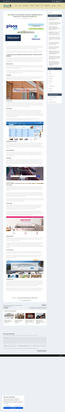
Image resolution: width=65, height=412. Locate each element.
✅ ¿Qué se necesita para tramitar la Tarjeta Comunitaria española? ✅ (30, 321)
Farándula (54, 5)
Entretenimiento (47, 5)
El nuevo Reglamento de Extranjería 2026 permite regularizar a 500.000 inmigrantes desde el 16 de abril (54, 28)
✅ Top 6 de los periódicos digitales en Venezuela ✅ (8, 321)
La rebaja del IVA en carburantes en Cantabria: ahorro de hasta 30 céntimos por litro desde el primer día (55, 38)
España (19, 5)
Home (16, 5)
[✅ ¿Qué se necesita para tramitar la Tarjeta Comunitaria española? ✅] (30, 316)
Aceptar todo (13, 407)
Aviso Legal (51, 99)
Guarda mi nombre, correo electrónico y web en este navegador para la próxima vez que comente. (21, 348)
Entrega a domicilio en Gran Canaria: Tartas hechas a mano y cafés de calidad (54, 19)
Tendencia (59, 5)
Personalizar (8, 405)
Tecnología (32, 5)
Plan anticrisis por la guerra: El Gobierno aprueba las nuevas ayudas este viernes (54, 43)
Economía (37, 5)
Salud (42, 5)
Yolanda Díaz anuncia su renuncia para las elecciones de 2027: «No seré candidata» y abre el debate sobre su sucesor (54, 58)
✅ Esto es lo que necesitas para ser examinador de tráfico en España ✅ (40, 321)
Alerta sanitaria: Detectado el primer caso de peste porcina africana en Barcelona (54, 47)
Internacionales (25, 5)
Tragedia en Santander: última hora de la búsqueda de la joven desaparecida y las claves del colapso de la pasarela (54, 52)
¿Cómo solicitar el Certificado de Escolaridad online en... (19, 1)
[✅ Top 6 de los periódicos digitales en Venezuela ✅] (9, 316)
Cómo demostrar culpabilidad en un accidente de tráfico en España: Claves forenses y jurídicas (55, 23)
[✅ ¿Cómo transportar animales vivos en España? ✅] (19, 316)
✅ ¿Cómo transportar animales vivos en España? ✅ (19, 321)
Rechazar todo (18, 405)
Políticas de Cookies (52, 101)
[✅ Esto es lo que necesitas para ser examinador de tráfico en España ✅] (41, 316)
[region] (13, 402)
